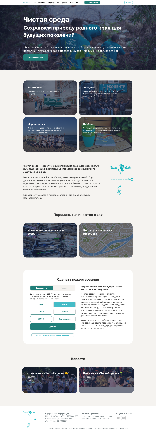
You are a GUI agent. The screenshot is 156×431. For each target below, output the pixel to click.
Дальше (52, 326)
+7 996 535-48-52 (102, 419)
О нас (34, 2)
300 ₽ (64, 304)
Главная (26, 2)
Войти (128, 2)
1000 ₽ (65, 312)
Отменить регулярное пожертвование (52, 335)
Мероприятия (53, 2)
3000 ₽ (41, 319)
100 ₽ (41, 304)
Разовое (63, 288)
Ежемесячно (41, 288)
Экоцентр (42, 2)
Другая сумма (64, 319)
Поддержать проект (36, 57)
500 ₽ (41, 312)
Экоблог (79, 2)
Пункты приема (67, 2)
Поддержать (92, 2)
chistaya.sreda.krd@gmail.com (100, 416)
